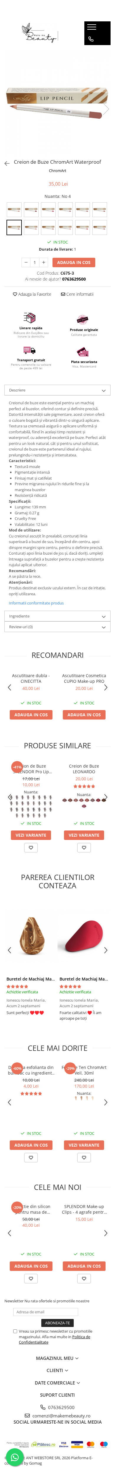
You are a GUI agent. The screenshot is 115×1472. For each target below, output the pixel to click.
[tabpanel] (57, 103)
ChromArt (57, 170)
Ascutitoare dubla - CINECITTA (31, 678)
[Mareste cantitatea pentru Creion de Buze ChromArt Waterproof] (43, 262)
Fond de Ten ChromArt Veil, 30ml (84, 1070)
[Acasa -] (40, 33)
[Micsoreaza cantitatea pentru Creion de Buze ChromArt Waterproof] (26, 262)
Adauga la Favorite (34, 294)
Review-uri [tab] (21, 626)
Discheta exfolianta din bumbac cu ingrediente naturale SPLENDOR (31, 1070)
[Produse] (92, 28)
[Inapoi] (4, 164)
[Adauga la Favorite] (31, 847)
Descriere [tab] (17, 390)
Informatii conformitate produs (36, 603)
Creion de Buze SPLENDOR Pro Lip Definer (31, 768)
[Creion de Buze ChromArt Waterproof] (57, 103)
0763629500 (61, 1407)
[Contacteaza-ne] (91, 39)
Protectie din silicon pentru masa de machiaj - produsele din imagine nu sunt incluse (31, 1209)
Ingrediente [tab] (19, 616)
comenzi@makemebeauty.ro (61, 1416)
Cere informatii (79, 294)
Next (106, 109)
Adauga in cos (74, 262)
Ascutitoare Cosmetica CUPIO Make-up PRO (84, 678)
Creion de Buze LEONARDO (84, 768)
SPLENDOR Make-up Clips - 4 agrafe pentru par (84, 1209)
